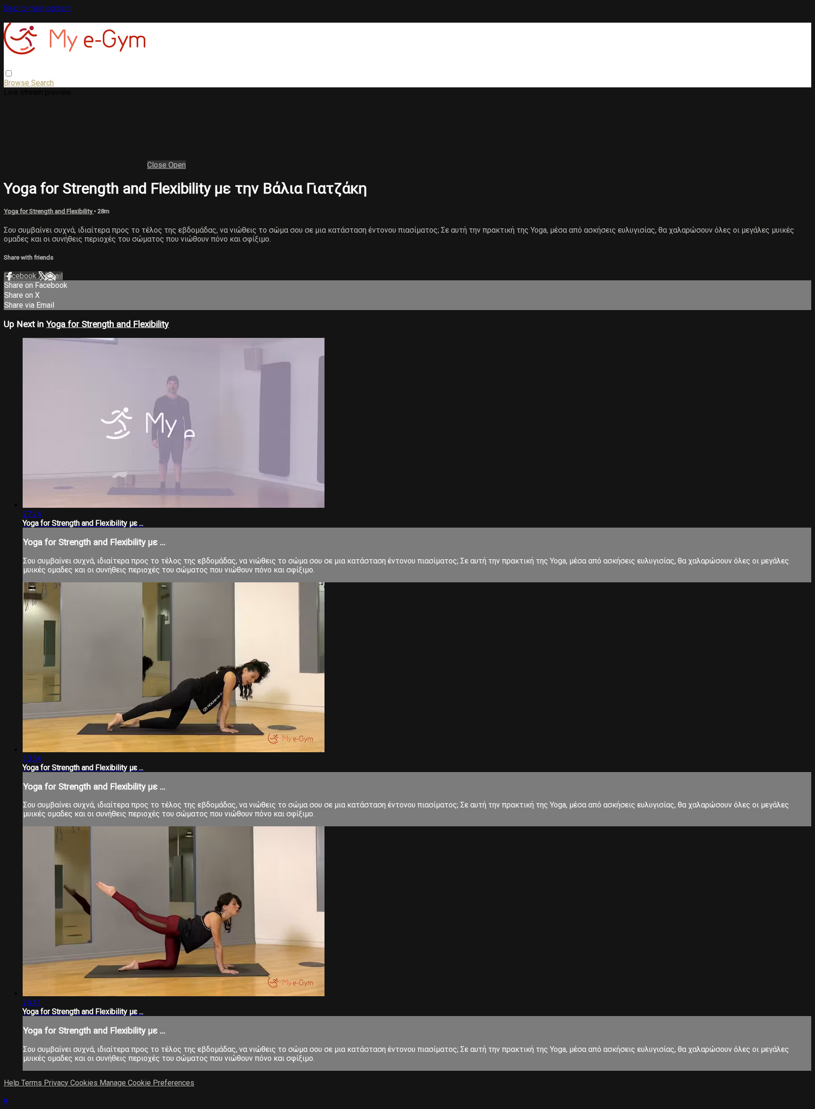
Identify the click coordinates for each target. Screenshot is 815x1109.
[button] (9, 73)
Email (54, 275)
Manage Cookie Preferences (147, 1082)
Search (42, 82)
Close (157, 164)
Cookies (85, 1082)
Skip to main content (37, 8)
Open (177, 164)
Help (12, 1082)
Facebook (21, 275)
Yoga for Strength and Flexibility (49, 211)
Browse (17, 82)
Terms (32, 1082)
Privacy (57, 1082)
